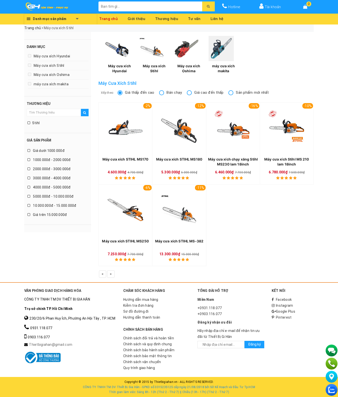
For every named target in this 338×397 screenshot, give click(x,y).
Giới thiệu (136, 18)
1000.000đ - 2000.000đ (51, 160)
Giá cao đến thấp (208, 92)
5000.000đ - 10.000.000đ (52, 196)
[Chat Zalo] (332, 390)
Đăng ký (254, 344)
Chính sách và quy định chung (147, 344)
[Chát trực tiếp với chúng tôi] (332, 350)
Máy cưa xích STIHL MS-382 (179, 241)
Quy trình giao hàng (139, 368)
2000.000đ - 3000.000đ (51, 169)
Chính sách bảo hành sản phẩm (148, 350)
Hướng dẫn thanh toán (141, 317)
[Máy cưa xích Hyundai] (117, 48)
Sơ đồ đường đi (136, 311)
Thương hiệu (166, 18)
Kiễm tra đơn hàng (138, 305)
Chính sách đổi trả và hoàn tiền (148, 338)
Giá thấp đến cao (139, 92)
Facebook (284, 300)
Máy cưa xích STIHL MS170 (125, 159)
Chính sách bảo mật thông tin (147, 356)
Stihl (36, 123)
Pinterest (283, 317)
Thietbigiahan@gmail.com (50, 345)
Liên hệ (217, 18)
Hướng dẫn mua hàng (140, 300)
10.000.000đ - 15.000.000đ (54, 206)
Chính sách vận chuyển (142, 362)
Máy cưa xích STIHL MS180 (179, 159)
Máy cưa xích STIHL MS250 (125, 241)
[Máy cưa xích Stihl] (152, 48)
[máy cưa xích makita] (221, 48)
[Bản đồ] (332, 377)
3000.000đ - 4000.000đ (51, 178)
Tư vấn (194, 18)
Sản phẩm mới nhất (252, 92)
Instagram (284, 305)
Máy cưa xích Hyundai (52, 56)
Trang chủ (108, 18)
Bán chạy (174, 92)
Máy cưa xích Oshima (52, 74)
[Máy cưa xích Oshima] (186, 48)
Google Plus (285, 311)
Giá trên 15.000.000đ (49, 215)
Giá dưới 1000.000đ (48, 151)
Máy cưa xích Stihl (49, 65)
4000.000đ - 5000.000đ (51, 187)
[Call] (332, 364)
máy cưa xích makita (51, 84)
